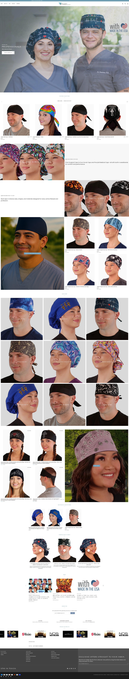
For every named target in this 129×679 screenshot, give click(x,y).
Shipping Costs (54, 656)
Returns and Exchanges (55, 654)
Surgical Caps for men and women (32, 253)
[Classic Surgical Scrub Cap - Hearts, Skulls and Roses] (112, 269)
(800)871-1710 (92, 622)
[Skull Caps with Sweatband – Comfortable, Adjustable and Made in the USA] (96, 198)
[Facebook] (67, 668)
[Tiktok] (69, 668)
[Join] (127, 663)
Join (73, 613)
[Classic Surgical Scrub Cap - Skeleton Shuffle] (80, 232)
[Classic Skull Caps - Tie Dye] (48, 120)
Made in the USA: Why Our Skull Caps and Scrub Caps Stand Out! (87, 597)
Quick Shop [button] (28, 651)
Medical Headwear (29, 652)
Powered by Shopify (124, 674)
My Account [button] (3, 651)
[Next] (127, 102)
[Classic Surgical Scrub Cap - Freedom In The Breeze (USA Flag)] (80, 269)
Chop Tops (96, 465)
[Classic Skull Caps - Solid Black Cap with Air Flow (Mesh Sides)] (80, 120)
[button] (2, 3)
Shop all (30, 646)
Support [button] (53, 651)
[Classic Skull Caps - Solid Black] (16, 120)
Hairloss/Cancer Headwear (31, 656)
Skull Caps (28, 654)
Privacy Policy (53, 652)
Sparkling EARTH (97, 674)
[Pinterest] (71, 668)
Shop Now (7, 52)
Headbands (28, 657)
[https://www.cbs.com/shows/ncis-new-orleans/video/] (49, 634)
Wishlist (2, 654)
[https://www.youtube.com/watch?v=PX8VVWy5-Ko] (7, 634)
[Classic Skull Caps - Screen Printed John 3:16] (112, 120)
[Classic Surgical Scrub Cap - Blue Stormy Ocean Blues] (112, 232)
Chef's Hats (28, 659)
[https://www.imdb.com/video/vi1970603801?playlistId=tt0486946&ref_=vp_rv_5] (35, 634)
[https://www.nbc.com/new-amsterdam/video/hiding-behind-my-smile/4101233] (62, 634)
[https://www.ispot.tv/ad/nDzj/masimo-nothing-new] (21, 634)
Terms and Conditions (55, 657)
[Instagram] (73, 668)
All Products (28, 661)
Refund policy (117, 674)
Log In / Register (4, 652)
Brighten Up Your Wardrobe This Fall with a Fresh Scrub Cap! (64, 597)
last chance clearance (38, 646)
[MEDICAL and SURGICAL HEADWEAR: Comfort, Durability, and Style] (32, 162)
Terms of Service (110, 674)
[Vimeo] (75, 668)
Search (105, 674)
